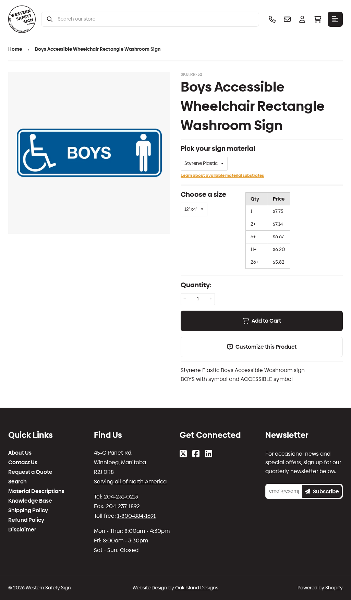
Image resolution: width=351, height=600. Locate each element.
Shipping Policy (28, 510)
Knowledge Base (30, 500)
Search (17, 481)
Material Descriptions (36, 491)
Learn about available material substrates (222, 175)
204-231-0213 (121, 496)
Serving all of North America (130, 481)
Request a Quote (30, 472)
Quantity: (196, 284)
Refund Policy (26, 520)
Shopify (334, 588)
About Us (20, 452)
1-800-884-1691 (136, 516)
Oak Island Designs (196, 588)
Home (15, 49)
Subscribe (326, 491)
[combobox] (155, 19)
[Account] (302, 19)
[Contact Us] (287, 19)
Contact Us (22, 462)
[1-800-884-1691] (272, 19)
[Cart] (317, 19)
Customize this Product (265, 346)
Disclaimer (22, 529)
